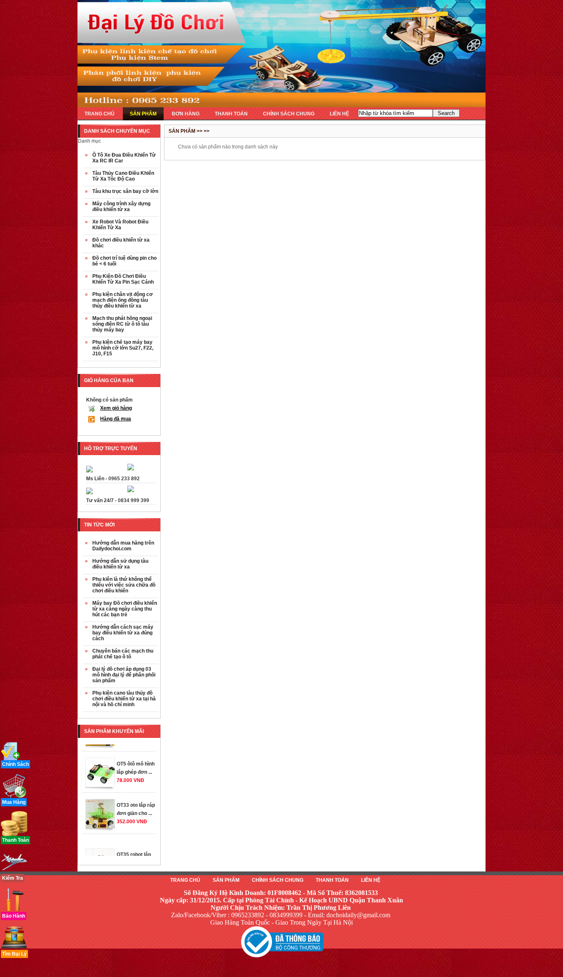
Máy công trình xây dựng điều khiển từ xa (121, 206)
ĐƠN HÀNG (185, 114)
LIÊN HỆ (339, 114)
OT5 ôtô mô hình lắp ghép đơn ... (136, 757)
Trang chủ (185, 880)
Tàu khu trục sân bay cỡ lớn (125, 191)
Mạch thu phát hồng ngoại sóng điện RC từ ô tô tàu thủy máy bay (122, 324)
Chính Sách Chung (277, 880)
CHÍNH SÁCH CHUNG (288, 114)
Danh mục (89, 141)
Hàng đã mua (115, 419)
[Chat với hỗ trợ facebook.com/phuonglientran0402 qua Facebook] (130, 469)
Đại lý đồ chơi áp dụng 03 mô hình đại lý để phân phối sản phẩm (123, 674)
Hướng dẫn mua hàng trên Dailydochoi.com (123, 546)
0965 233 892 (124, 478)
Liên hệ (370, 880)
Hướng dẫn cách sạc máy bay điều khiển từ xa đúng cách (122, 632)
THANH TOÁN (231, 114)
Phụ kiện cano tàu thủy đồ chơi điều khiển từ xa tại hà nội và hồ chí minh (124, 698)
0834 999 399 (133, 500)
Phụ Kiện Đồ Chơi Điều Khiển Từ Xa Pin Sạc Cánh (123, 279)
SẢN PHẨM (143, 114)
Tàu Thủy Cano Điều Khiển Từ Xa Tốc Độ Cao (123, 176)
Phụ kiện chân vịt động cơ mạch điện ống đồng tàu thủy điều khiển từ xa (122, 300)
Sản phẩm (226, 880)
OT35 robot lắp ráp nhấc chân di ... (136, 852)
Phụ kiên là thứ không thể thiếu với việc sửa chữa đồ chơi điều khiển (123, 585)
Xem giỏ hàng (116, 408)
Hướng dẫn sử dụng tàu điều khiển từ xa (120, 564)
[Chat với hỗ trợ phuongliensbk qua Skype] (89, 471)
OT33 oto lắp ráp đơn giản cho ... (136, 798)
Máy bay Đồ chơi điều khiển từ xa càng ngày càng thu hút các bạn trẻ (124, 609)
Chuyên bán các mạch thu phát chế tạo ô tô (122, 654)
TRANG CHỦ (99, 114)
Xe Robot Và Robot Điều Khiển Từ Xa (120, 224)
